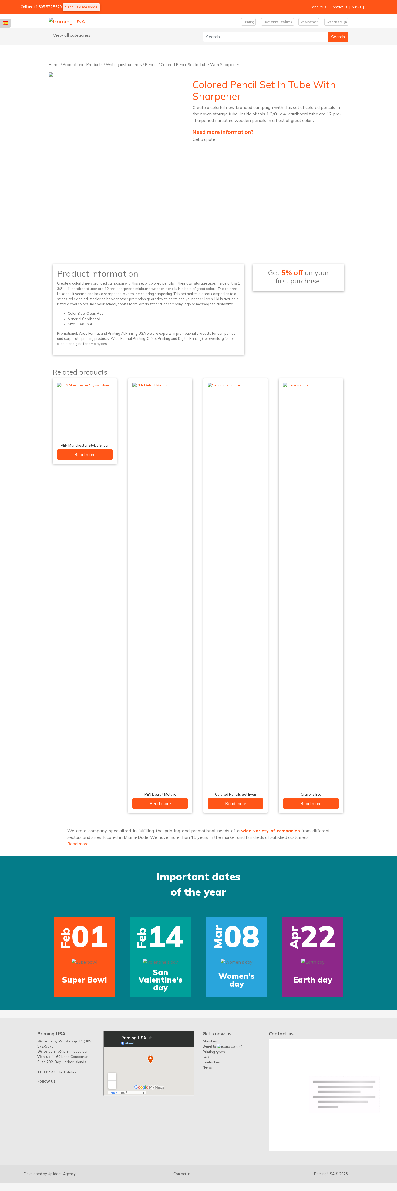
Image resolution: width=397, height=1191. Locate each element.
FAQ (206, 1057)
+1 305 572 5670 (47, 7)
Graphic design (336, 22)
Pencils (151, 64)
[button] (18, 926)
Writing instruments (124, 64)
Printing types (214, 1052)
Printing (248, 22)
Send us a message (81, 7)
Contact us (339, 7)
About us (319, 7)
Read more (85, 454)
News (356, 7)
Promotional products (278, 22)
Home (54, 64)
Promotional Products (83, 64)
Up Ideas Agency (62, 1174)
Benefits (210, 1046)
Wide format (309, 22)
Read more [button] (78, 843)
